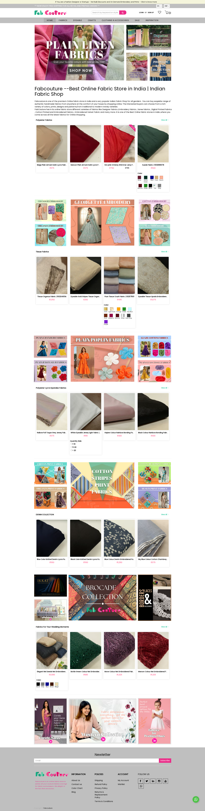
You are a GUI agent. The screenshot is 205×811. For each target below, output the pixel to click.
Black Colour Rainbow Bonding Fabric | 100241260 (158, 432)
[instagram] (159, 781)
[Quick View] (57, 159)
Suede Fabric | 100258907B (153, 165)
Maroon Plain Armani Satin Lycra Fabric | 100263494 (92, 165)
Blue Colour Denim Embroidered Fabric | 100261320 (125, 559)
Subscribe (165, 760)
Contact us (77, 784)
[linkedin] (153, 781)
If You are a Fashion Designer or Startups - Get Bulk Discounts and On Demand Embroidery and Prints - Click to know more (88, 2)
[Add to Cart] (46, 159)
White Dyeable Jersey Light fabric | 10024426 (89, 432)
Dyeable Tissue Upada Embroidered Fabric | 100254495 (160, 296)
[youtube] (165, 781)
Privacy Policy (101, 788)
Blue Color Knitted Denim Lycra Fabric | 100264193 (57, 559)
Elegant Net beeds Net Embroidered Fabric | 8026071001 (60, 671)
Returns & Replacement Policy (101, 795)
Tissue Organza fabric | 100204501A (51, 296)
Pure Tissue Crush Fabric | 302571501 (119, 296)
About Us (76, 780)
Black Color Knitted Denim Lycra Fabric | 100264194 (91, 559)
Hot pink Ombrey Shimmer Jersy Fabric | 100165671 (125, 165)
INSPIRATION (152, 20)
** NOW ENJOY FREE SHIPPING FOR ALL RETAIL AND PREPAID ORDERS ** (67, 6)
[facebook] (140, 781)
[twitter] (146, 781)
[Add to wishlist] (51, 159)
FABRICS (63, 20)
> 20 (74, 450)
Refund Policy (101, 784)
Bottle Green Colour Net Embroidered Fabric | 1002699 (93, 671)
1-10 (73, 444)
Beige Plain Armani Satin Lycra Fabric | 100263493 (57, 165)
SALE (137, 20)
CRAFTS (92, 20)
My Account (123, 780)
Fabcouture (48, 808)
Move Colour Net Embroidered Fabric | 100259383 (125, 671)
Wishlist (121, 784)
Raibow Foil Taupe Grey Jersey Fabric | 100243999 (57, 432)
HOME (50, 20)
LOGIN (141, 12)
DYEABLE (77, 20)
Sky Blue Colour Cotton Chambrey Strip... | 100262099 (160, 559)
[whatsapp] (141, 786)
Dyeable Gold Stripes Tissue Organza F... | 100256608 (92, 296)
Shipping (99, 780)
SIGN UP (151, 12)
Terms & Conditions (104, 801)
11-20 (74, 447)
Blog (74, 792)
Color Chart (77, 788)
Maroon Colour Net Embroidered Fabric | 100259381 (159, 671)
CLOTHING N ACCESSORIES (115, 20)
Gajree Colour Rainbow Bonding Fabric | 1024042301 (126, 432)
